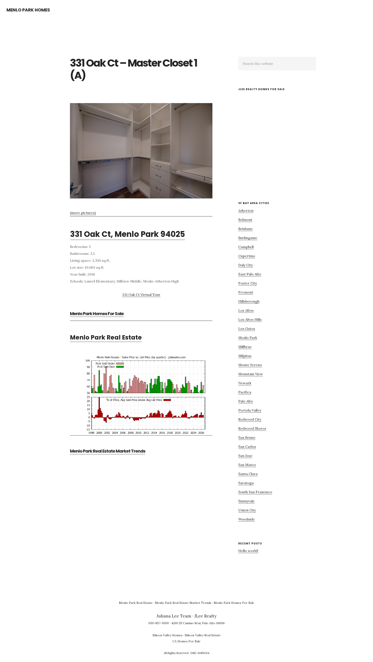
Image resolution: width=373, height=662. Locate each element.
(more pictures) (83, 213)
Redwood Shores (252, 428)
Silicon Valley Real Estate (203, 635)
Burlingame (247, 238)
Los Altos (246, 310)
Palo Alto (245, 401)
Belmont (245, 219)
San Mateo (247, 465)
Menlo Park (247, 337)
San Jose (245, 455)
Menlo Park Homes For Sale (97, 314)
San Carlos (247, 446)
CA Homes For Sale (186, 641)
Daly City (245, 265)
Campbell (246, 247)
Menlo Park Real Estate (106, 337)
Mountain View (250, 374)
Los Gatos (246, 328)
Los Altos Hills (250, 319)
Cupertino (246, 256)
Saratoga (246, 483)
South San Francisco (255, 492)
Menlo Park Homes (28, 10)
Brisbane (245, 229)
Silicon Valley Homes (167, 635)
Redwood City (249, 419)
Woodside (246, 519)
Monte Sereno (250, 365)
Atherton (245, 210)
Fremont (245, 292)
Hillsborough (248, 301)
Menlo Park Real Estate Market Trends (107, 451)
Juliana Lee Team (173, 616)
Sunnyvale (246, 501)
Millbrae (245, 347)
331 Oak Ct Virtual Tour (141, 294)
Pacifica (244, 392)
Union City (247, 510)
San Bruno (246, 437)
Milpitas (244, 356)
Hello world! (248, 551)
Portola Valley (249, 410)
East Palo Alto (249, 274)
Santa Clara (248, 474)
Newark (244, 383)
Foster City (247, 283)
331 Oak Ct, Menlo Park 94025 (127, 234)
